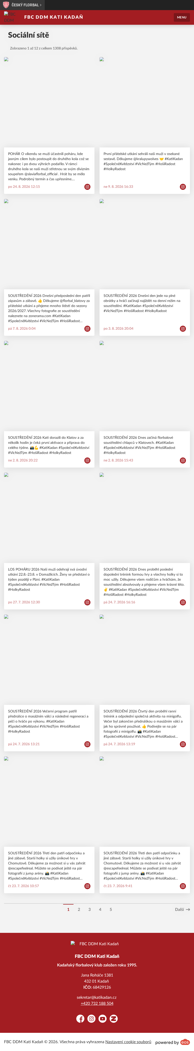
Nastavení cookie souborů (128, 1042)
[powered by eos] (173, 1042)
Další (179, 910)
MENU (182, 17)
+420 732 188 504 (97, 1004)
